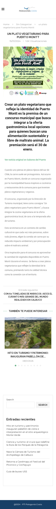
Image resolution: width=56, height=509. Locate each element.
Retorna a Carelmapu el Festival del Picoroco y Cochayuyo (25, 463)
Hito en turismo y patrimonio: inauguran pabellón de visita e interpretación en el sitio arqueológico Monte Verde (27, 430)
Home (6, 24)
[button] (7, 343)
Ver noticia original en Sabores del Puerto (25, 159)
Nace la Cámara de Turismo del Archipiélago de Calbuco (23, 453)
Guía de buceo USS (16, 471)
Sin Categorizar (24, 24)
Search (10, 399)
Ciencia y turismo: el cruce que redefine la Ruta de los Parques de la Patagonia (27, 443)
